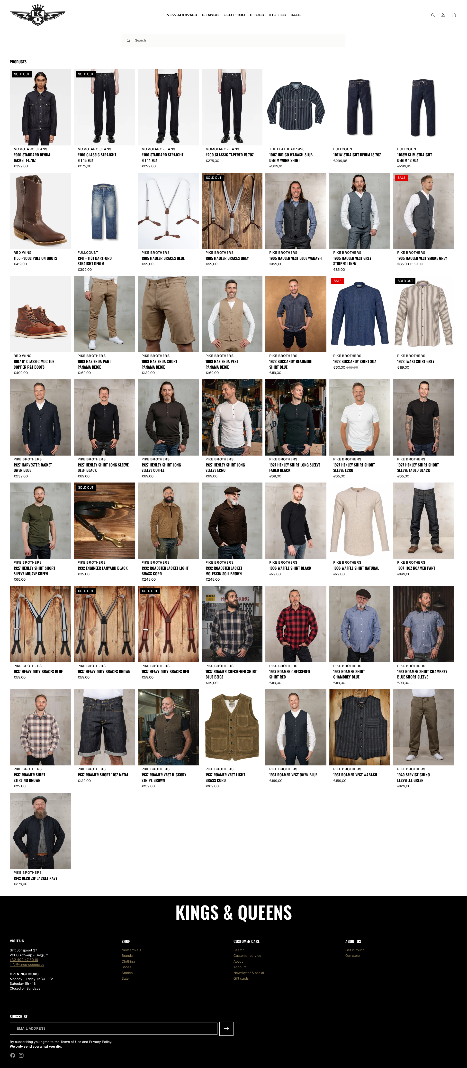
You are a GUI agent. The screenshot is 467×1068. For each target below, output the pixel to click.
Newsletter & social (249, 973)
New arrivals (131, 950)
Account (240, 967)
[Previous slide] (17, 107)
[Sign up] (226, 1029)
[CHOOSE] (191, 138)
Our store (352, 956)
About (238, 961)
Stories (127, 973)
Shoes (126, 967)
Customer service (247, 956)
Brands (127, 956)
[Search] (433, 15)
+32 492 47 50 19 (24, 960)
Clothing (128, 961)
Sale (125, 978)
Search (239, 950)
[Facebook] (13, 1055)
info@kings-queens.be (27, 964)
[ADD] (191, 241)
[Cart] (454, 15)
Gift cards (241, 978)
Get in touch (355, 950)
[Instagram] (21, 1055)
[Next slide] (63, 107)
